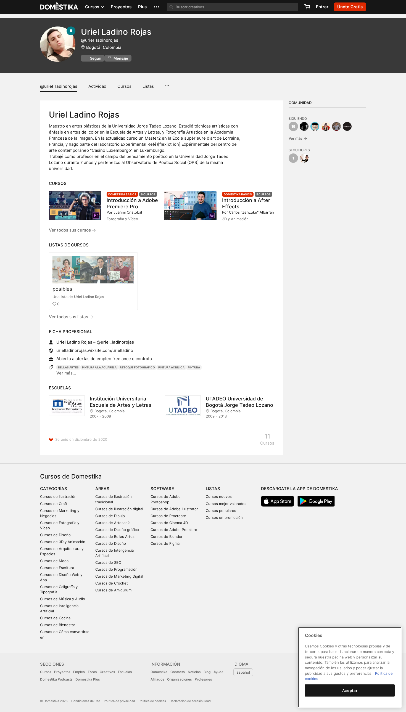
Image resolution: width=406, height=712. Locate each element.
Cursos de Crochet (111, 583)
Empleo (79, 672)
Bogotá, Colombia (104, 47)
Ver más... (66, 373)
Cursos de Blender (167, 536)
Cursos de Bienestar (57, 625)
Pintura (194, 367)
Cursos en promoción (224, 517)
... (167, 83)
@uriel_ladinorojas (58, 86)
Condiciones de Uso (85, 701)
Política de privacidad (119, 701)
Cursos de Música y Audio (62, 599)
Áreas (102, 488)
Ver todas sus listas (69, 316)
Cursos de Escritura (57, 567)
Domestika (159, 672)
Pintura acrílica (171, 367)
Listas (148, 86)
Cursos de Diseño (55, 535)
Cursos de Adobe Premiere (174, 529)
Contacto (177, 672)
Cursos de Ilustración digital (119, 509)
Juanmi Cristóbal (128, 212)
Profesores (203, 679)
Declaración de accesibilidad (190, 701)
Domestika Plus (87, 679)
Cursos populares (221, 510)
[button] (156, 7)
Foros (92, 672)
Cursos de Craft (53, 503)
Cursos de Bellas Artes (115, 536)
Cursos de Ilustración (58, 496)
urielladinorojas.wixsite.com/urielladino (94, 350)
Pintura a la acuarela (99, 367)
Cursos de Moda (54, 561)
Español (243, 672)
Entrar (322, 6)
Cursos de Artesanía (112, 522)
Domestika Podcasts (56, 679)
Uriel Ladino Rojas (89, 296)
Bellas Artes (68, 367)
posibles (62, 289)
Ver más (298, 138)
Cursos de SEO (108, 562)
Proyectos (121, 6)
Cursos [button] (92, 6)
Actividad (97, 86)
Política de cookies (152, 701)
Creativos (107, 672)
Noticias (194, 672)
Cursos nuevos (219, 496)
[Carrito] (307, 7)
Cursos (124, 86)
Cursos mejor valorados (226, 503)
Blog (207, 672)
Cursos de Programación (116, 569)
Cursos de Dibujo (110, 516)
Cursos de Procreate (168, 516)
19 (293, 126)
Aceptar (350, 690)
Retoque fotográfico (137, 367)
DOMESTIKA (59, 7)
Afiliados (157, 679)
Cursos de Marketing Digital (119, 576)
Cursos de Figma (165, 543)
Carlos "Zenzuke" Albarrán (251, 212)
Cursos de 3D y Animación (62, 542)
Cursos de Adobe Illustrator (174, 509)
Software (162, 488)
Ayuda (218, 672)
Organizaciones (179, 679)
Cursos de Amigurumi (113, 590)
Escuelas (125, 672)
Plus (142, 6)
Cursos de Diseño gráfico (117, 529)
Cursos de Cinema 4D (169, 522)
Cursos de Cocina (55, 618)
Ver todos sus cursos (70, 230)
